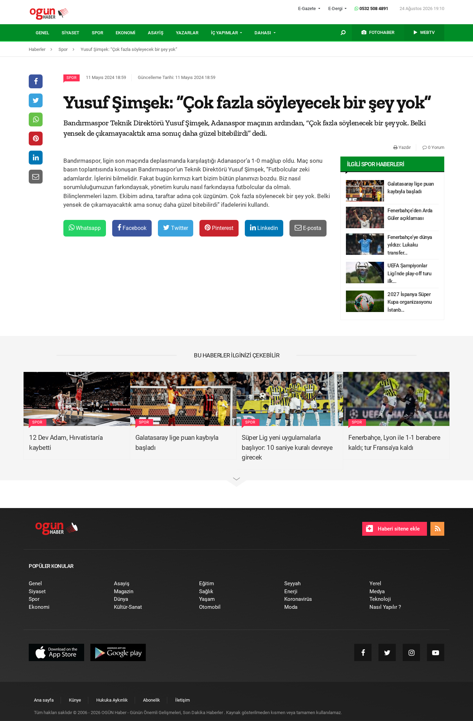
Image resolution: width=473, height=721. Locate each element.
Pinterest (222, 228)
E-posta (311, 228)
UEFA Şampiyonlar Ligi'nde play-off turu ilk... (409, 273)
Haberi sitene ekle (398, 529)
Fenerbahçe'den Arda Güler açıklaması (409, 214)
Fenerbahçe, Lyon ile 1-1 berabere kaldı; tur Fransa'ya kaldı (394, 443)
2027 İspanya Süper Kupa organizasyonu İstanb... (409, 302)
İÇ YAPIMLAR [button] (225, 32)
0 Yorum (435, 147)
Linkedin (267, 228)
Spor (71, 77)
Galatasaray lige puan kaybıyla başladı (410, 188)
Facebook (133, 228)
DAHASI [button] (263, 32)
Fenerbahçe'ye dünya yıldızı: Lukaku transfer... (409, 245)
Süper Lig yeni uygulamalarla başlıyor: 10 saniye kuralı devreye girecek (287, 447)
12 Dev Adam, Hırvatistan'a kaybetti (65, 443)
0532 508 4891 (373, 8)
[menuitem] (49, 33)
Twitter (179, 228)
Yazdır (404, 147)
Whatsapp (87, 228)
